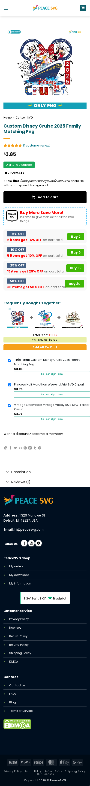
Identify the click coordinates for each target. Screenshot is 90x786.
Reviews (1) (20, 481)
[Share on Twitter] (15, 448)
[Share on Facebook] (10, 448)
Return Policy (18, 636)
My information (20, 583)
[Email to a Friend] (20, 448)
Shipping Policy (20, 653)
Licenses (15, 628)
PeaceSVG (58, 780)
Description (21, 471)
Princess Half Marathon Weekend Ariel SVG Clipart (49, 384)
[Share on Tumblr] (34, 448)
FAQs (12, 694)
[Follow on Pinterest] (38, 543)
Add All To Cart (45, 347)
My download (19, 575)
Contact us (17, 685)
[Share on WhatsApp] (5, 448)
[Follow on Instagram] (31, 543)
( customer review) (36, 145)
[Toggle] (7, 472)
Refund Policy (19, 645)
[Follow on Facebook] (24, 543)
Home (7, 117)
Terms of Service (21, 711)
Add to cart (48, 197)
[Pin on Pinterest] (25, 448)
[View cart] (83, 8)
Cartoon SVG (24, 117)
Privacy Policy (19, 619)
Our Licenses (45, 774)
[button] (5, 8)
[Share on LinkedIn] (30, 448)
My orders (16, 566)
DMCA (13, 662)
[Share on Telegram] (39, 448)
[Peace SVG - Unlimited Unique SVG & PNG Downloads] (45, 8)
